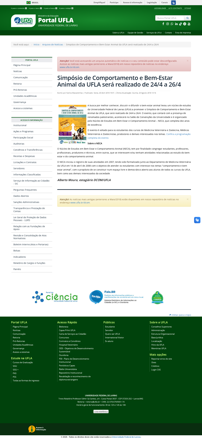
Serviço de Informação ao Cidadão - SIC (31, 182)
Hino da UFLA (157, 344)
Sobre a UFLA (118, 32)
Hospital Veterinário (68, 344)
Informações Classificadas (27, 174)
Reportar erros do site (161, 359)
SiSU (15, 366)
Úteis (153, 362)
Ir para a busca (50, 8)
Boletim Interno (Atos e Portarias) (30, 244)
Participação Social (23, 137)
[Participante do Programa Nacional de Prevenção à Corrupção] (157, 297)
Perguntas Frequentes (25, 189)
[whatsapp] (172, 23)
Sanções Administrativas (26, 202)
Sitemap (187, 8)
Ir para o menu (35, 8)
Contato (168, 32)
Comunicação (20, 77)
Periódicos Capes (67, 365)
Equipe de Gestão (135, 32)
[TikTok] (181, 23)
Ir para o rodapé (66, 8)
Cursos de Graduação (23, 362)
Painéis (17, 269)
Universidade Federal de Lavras (126, 437)
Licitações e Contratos (24, 162)
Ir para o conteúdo (19, 8)
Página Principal (21, 65)
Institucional (20, 125)
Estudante (110, 326)
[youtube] (189, 23)
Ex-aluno (109, 341)
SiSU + (15, 369)
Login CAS (156, 369)
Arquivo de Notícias (52, 44)
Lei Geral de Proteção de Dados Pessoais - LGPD (29, 219)
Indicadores (19, 256)
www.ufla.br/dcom (69, 67)
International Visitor (114, 337)
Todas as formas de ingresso (26, 380)
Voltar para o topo (181, 314)
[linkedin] (177, 23)
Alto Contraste (175, 8)
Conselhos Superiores (161, 326)
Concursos (64, 337)
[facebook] (163, 23)
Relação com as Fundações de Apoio (29, 228)
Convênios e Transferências (28, 149)
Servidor (109, 330)
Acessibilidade (160, 8)
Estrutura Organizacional (163, 334)
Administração (158, 330)
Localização (156, 341)
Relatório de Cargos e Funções (29, 262)
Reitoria (17, 83)
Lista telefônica (101, 411)
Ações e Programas (23, 131)
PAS (14, 373)
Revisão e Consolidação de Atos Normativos (30, 237)
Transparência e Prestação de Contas (29, 210)
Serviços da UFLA (154, 32)
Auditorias (18, 143)
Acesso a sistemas (23, 108)
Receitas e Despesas (24, 156)
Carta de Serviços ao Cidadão (72, 334)
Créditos (155, 366)
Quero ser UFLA (112, 334)
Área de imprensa (183, 32)
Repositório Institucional (70, 373)
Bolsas (16, 250)
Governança (19, 102)
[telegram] (185, 23)
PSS (14, 377)
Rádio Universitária (68, 369)
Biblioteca (63, 326)
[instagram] (168, 23)
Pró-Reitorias (20, 89)
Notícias (17, 71)
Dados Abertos (21, 195)
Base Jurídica (157, 337)
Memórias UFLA (158, 348)
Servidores (19, 168)
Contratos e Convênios (69, 341)
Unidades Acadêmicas (25, 95)
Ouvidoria (63, 355)
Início (36, 44)
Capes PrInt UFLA (67, 330)
